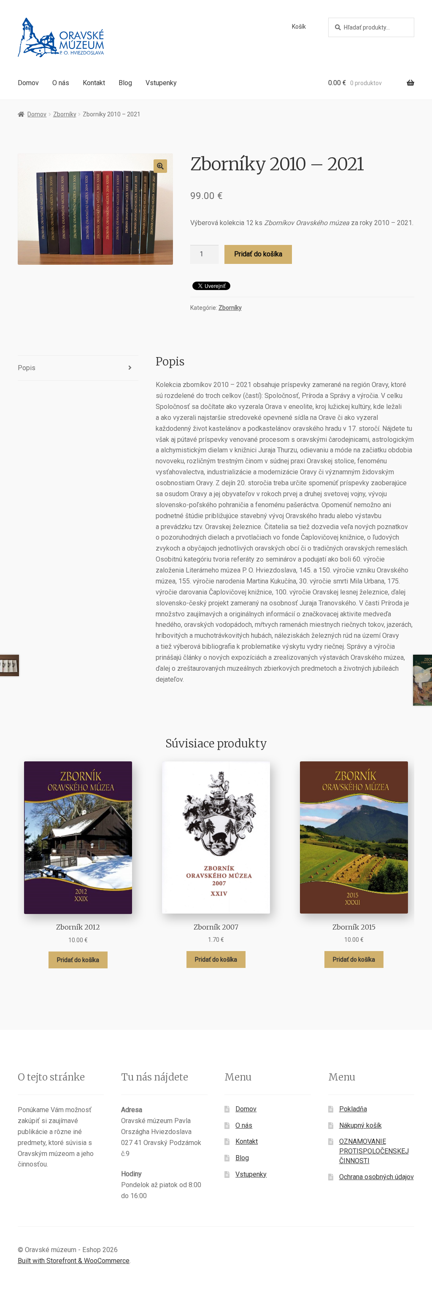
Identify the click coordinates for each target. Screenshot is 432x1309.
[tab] (78, 368)
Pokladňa (353, 1109)
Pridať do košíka (258, 254)
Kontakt (94, 83)
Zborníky (64, 114)
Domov (28, 83)
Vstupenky (161, 83)
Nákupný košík (360, 1125)
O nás (60, 83)
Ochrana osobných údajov (376, 1177)
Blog (125, 83)
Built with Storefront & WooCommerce (74, 1261)
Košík (299, 26)
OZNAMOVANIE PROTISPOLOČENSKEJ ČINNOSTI (374, 1150)
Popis (26, 368)
